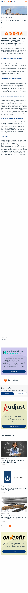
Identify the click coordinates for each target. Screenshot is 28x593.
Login (19, 393)
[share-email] (21, 33)
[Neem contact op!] (14, 415)
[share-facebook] (14, 33)
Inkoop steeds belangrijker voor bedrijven (12, 118)
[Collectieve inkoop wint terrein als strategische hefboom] (14, 453)
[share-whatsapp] (17, 33)
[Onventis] (14, 543)
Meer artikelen (4, 526)
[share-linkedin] (10, 33)
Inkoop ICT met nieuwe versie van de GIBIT (12, 96)
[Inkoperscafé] (8, 2)
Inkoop (4, 339)
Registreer (6, 393)
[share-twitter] (6, 33)
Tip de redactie (13, 380)
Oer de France (4, 136)
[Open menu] (26, 1)
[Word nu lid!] (14, 361)
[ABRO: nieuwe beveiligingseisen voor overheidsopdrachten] (14, 481)
